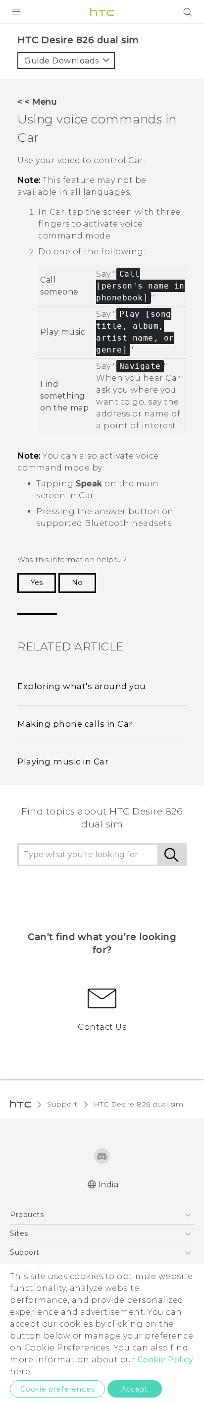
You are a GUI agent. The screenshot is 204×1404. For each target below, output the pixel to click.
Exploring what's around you (81, 686)
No (77, 582)
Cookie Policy (166, 1359)
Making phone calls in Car (75, 724)
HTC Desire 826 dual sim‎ (139, 1104)
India (108, 1184)
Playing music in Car (62, 761)
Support (62, 1104)
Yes (37, 582)
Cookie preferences (57, 1389)
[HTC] (102, 12)
